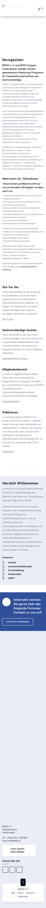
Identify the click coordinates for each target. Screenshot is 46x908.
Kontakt (20, 893)
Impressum (30, 893)
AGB (13, 893)
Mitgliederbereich (10, 401)
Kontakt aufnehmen (17, 622)
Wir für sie (7, 319)
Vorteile (12, 562)
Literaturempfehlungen (20, 566)
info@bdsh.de (14, 841)
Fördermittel (14, 574)
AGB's (11, 578)
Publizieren (7, 451)
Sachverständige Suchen (14, 358)
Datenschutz (23, 896)
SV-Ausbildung (16, 570)
